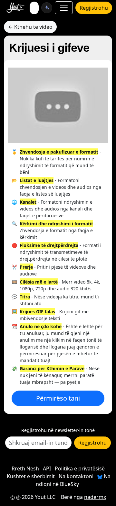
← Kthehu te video (30, 26)
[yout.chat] (46, 7)
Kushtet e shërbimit (31, 476)
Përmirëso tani (58, 398)
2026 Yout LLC (38, 497)
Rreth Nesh (25, 468)
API (47, 468)
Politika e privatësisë (80, 468)
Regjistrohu (94, 7)
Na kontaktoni (76, 476)
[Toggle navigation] (64, 7)
